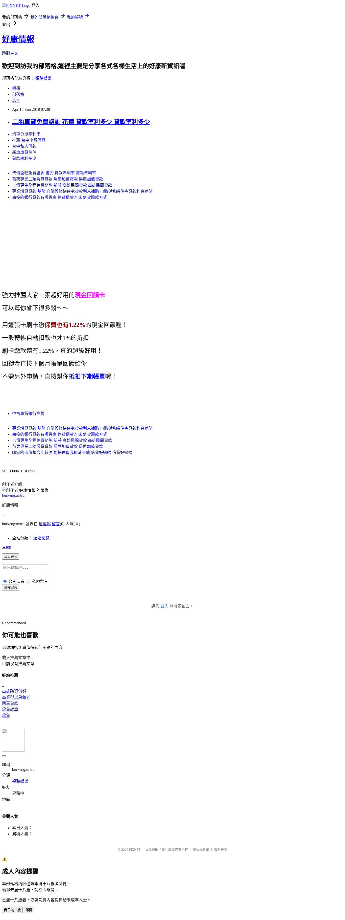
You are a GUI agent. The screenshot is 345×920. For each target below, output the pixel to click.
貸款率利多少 (24, 158)
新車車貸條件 (24, 152)
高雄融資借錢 (14, 691)
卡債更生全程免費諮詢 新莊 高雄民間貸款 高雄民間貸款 (62, 185)
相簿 (16, 88)
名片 (16, 100)
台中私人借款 (24, 146)
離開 (29, 910)
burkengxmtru (13, 495)
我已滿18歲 (12, 910)
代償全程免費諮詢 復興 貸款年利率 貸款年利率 (54, 173)
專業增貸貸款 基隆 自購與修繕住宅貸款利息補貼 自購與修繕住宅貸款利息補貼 (82, 191)
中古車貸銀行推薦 (28, 413)
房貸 (6, 715)
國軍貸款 (10, 703)
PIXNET (134, 849)
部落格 (18, 94)
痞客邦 (45, 524)
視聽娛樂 (43, 78)
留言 (56, 524)
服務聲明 (220, 849)
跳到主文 (10, 53)
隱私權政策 (201, 849)
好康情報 (18, 39)
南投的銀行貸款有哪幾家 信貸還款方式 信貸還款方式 (59, 197)
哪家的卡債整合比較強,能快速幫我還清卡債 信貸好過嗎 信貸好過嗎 (72, 452)
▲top (6, 547)
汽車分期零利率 (26, 134)
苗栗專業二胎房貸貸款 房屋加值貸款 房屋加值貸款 (57, 179)
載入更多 (10, 557)
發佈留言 (10, 587)
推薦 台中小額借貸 (28, 140)
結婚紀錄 (41, 538)
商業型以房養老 (16, 697)
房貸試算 (10, 709)
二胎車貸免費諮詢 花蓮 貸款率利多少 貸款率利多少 (81, 122)
